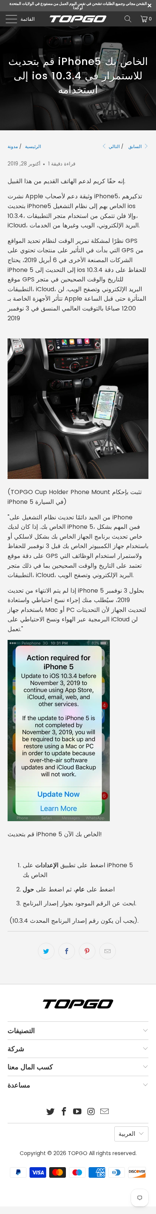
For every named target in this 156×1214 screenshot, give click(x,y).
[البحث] (128, 18)
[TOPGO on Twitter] (50, 1112)
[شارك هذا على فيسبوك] (66, 951)
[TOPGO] (78, 18)
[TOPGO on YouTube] (77, 1112)
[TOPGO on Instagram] (91, 1112)
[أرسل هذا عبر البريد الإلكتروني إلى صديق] (107, 951)
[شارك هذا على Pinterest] (87, 951)
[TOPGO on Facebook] (64, 1112)
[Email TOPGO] (105, 1112)
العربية (127, 1133)
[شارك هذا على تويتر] (46, 951)
